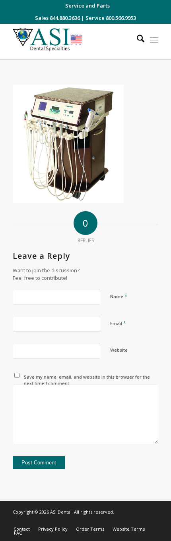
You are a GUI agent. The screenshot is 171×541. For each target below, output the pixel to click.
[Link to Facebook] (128, 521)
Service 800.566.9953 (111, 17)
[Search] (136, 40)
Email (118, 323)
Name (118, 296)
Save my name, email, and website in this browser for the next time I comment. (87, 380)
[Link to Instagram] (116, 521)
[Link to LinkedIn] (140, 521)
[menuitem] (87, 6)
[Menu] (154, 39)
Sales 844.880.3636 (57, 17)
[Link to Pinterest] (152, 521)
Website (119, 350)
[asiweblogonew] (71, 41)
